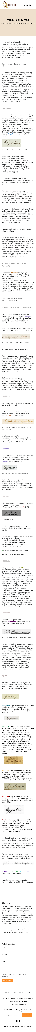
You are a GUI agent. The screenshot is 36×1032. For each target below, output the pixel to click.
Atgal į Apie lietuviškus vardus (19, 992)
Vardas (4, 947)
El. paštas (4, 954)
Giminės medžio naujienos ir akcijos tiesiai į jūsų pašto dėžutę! (18, 1010)
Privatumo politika (9, 998)
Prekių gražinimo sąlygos (18, 1004)
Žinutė (4, 961)
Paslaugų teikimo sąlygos (25, 998)
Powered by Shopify (26, 1026)
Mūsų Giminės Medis (14, 1026)
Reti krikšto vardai (22, 882)
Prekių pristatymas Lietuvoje (18, 1001)
